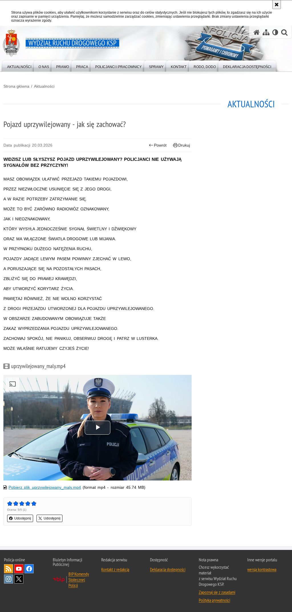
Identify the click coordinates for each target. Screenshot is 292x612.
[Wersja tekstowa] (275, 32)
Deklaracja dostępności (167, 569)
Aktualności (44, 86)
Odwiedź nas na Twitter (18, 579)
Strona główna (16, 86)
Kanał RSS (8, 568)
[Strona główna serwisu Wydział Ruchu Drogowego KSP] (257, 32)
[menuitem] (19, 65)
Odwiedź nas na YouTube (18, 568)
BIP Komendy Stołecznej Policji (78, 579)
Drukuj (184, 145)
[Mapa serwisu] (266, 32)
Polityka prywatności (214, 600)
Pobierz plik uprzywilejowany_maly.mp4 (45, 487)
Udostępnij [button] (22, 518)
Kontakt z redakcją (115, 569)
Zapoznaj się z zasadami (217, 592)
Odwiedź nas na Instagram (8, 579)
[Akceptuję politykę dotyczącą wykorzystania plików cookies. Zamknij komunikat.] (276, 4)
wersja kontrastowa (261, 569)
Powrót (160, 145)
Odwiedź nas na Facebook (29, 568)
